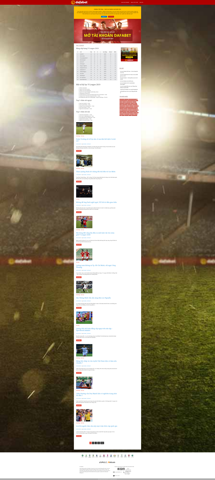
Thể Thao (78, 136)
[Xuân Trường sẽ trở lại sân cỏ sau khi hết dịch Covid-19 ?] (96, 128)
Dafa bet (136, 100)
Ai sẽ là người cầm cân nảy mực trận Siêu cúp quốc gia (96, 426)
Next (102, 442)
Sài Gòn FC (135, 112)
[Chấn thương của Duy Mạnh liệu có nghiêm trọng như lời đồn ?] (96, 383)
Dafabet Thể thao (128, 103)
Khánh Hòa (125, 108)
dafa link (135, 103)
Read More (79, 181)
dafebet (121, 104)
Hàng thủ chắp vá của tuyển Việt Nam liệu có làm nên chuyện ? (96, 362)
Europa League (129, 104)
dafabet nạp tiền (122, 103)
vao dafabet (126, 115)
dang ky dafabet (124, 104)
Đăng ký (104, 16)
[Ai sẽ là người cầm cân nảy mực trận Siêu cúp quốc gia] (96, 415)
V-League (122, 115)
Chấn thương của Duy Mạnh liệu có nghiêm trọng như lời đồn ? (96, 394)
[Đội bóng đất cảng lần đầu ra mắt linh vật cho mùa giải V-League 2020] (96, 222)
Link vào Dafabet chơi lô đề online (126, 81)
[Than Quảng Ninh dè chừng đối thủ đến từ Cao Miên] (96, 161)
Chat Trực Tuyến (117, 475)
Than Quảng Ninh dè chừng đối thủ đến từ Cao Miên (95, 171)
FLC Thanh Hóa (134, 104)
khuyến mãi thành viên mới (129, 107)
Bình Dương (126, 99)
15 (98, 442)
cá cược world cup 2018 (131, 100)
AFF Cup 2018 (122, 99)
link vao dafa (130, 110)
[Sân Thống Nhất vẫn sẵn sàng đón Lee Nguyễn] (96, 287)
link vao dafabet (134, 110)
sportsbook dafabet (130, 112)
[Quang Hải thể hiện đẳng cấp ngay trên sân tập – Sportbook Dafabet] (96, 318)
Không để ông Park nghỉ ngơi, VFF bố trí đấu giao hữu (96, 202)
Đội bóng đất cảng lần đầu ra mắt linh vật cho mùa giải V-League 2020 (95, 234)
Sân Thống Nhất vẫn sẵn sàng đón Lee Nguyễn (93, 298)
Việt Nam (130, 115)
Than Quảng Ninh (127, 114)
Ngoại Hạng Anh (132, 111)
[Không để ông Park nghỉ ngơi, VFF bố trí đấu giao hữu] (96, 191)
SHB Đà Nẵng (124, 112)
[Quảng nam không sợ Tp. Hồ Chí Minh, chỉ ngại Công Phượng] (96, 255)
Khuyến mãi (111, 16)
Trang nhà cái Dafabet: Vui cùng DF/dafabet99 (129, 89)
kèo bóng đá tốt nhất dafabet (132, 108)
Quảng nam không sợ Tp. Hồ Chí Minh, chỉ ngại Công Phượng (96, 266)
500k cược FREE (134, 2)
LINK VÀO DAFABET (125, 2)
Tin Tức (82, 136)
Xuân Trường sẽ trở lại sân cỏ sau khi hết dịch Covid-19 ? (96, 140)
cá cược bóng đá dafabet (132, 99)
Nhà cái (141, 2)
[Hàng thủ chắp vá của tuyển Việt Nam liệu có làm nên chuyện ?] (96, 350)
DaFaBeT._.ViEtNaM (87, 143)
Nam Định (128, 111)
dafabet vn (132, 103)
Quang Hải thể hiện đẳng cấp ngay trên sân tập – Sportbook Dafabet (94, 329)
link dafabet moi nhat (124, 110)
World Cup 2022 (134, 115)
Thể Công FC (132, 114)
